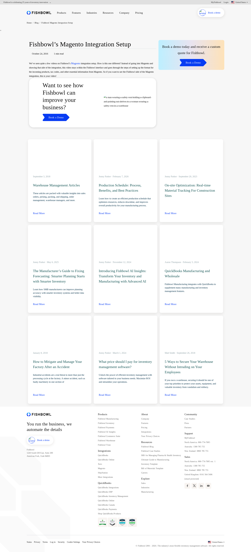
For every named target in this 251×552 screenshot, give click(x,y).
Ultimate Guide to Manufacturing (155, 460)
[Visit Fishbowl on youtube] (208, 486)
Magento (75, 63)
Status (29, 542)
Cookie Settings (73, 542)
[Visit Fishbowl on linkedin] (201, 486)
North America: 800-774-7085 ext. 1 (199, 461)
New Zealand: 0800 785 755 (196, 451)
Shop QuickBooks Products (109, 514)
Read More (39, 213)
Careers (144, 473)
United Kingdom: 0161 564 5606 (198, 474)
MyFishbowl (216, 2)
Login (226, 2)
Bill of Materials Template (152, 468)
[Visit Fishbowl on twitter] (194, 486)
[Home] (39, 13)
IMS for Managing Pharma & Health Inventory (161, 455)
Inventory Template (149, 464)
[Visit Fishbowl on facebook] (187, 486)
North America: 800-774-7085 (197, 442)
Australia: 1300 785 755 (194, 447)
